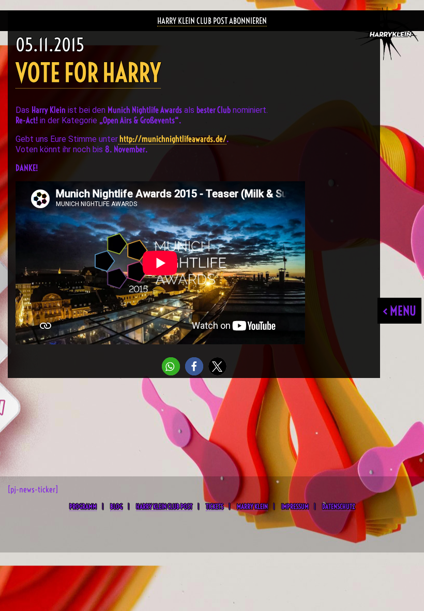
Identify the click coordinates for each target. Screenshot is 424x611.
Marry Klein (252, 506)
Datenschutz (338, 506)
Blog (116, 506)
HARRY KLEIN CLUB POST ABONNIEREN (212, 21)
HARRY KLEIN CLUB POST (164, 506)
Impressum (295, 506)
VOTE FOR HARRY (88, 72)
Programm (83, 506)
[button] (171, 366)
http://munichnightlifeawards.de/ (172, 139)
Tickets (214, 506)
